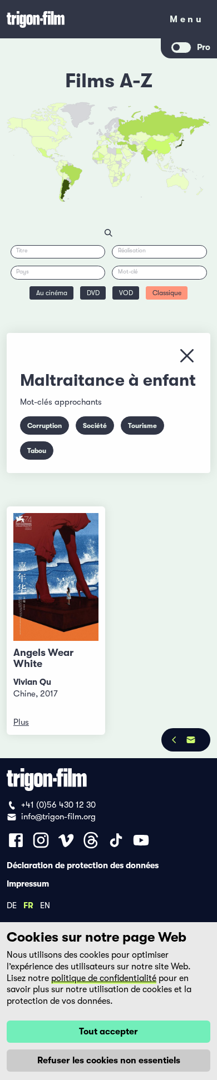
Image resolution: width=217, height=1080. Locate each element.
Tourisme (142, 426)
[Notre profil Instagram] (41, 840)
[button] (153, 152)
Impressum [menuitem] (28, 883)
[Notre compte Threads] (91, 840)
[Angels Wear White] (55, 577)
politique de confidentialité (103, 978)
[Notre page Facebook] (16, 840)
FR (28, 905)
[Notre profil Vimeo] (66, 840)
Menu (187, 21)
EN (45, 905)
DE (12, 905)
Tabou (36, 451)
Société (95, 426)
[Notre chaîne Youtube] (141, 840)
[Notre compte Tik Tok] (116, 840)
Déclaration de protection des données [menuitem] (83, 865)
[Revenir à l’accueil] (81, 19)
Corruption (44, 426)
